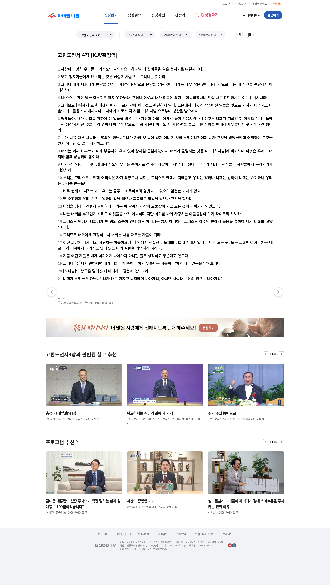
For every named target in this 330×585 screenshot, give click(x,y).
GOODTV (241, 3)
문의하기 (277, 3)
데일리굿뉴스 (259, 3)
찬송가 (180, 15)
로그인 (226, 3)
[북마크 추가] (250, 34)
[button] (95, 34)
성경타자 (211, 15)
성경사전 (158, 15)
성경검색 (134, 15)
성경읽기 (111, 15)
